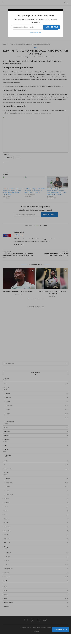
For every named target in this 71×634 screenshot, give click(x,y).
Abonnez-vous (52, 27)
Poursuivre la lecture (35, 32)
